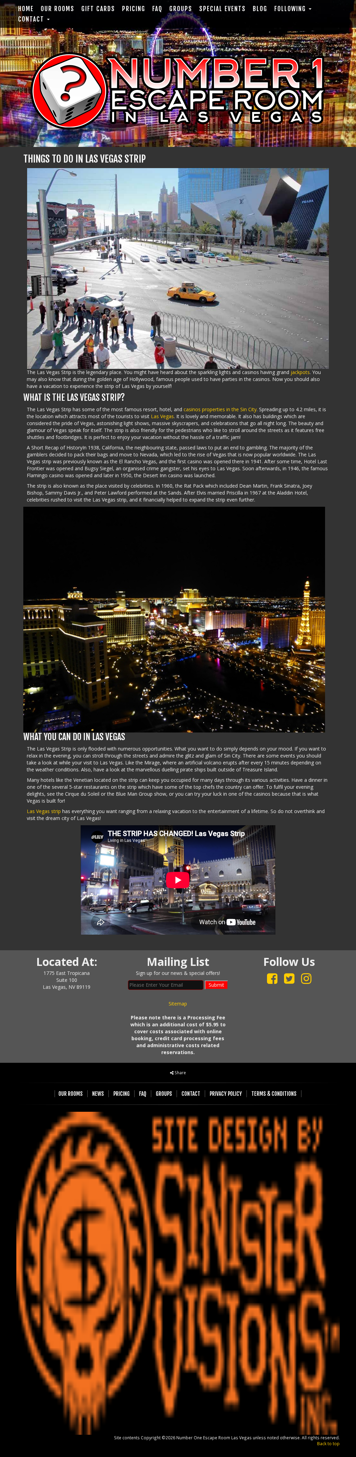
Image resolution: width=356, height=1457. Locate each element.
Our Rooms (57, 9)
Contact (32, 19)
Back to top (328, 1443)
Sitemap (178, 1003)
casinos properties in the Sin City (220, 409)
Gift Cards (98, 9)
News (98, 1093)
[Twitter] (289, 978)
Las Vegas (162, 416)
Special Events (222, 9)
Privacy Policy (226, 1093)
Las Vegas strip (44, 811)
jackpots (300, 372)
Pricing (133, 9)
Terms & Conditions (274, 1093)
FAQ (157, 9)
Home (26, 9)
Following (291, 9)
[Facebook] (272, 978)
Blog (260, 9)
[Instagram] (306, 978)
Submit (216, 985)
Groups (180, 9)
